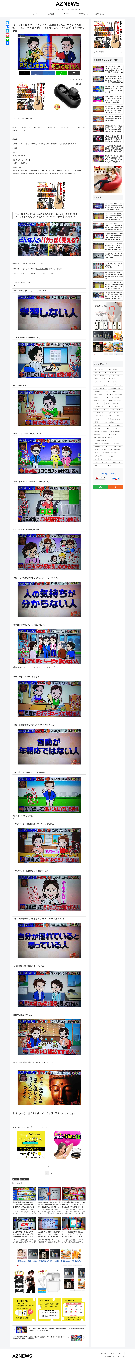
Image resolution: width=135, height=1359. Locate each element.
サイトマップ (105, 1353)
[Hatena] (7, 31)
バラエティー (25, 1179)
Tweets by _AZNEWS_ (108, 474)
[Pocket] (7, 35)
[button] (74, 73)
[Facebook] (7, 27)
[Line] (7, 39)
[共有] (7, 43)
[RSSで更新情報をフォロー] (115, 487)
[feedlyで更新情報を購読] (100, 487)
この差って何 (17, 1183)
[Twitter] (7, 23)
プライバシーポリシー (117, 1353)
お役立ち (17, 1179)
